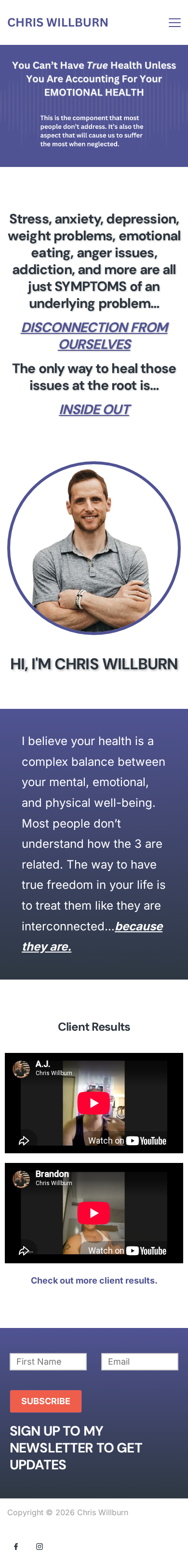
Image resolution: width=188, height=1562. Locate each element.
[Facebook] (15, 1546)
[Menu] (175, 22)
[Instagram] (39, 1546)
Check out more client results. (94, 1280)
